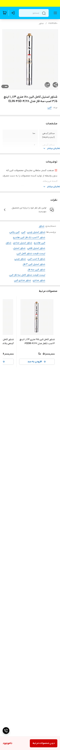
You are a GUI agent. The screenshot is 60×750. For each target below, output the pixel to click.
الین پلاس (15, 232)
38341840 (52, 23)
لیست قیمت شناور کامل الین (31, 253)
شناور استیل (19, 248)
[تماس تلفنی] (6, 730)
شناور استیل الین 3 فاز (34, 264)
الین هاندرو (39, 242)
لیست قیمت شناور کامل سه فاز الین (27, 275)
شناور (41, 23)
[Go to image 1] (6, 86)
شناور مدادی (39, 280)
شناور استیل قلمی (36, 248)
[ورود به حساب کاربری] (13, 12)
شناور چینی (20, 258)
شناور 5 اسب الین (36, 258)
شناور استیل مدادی (22, 242)
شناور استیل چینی (36, 232)
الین (50, 107)
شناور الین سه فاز (36, 269)
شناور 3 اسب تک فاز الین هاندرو (29, 237)
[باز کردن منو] (54, 13)
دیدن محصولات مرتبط (43, 743)
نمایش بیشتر (53, 148)
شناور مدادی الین (22, 280)
